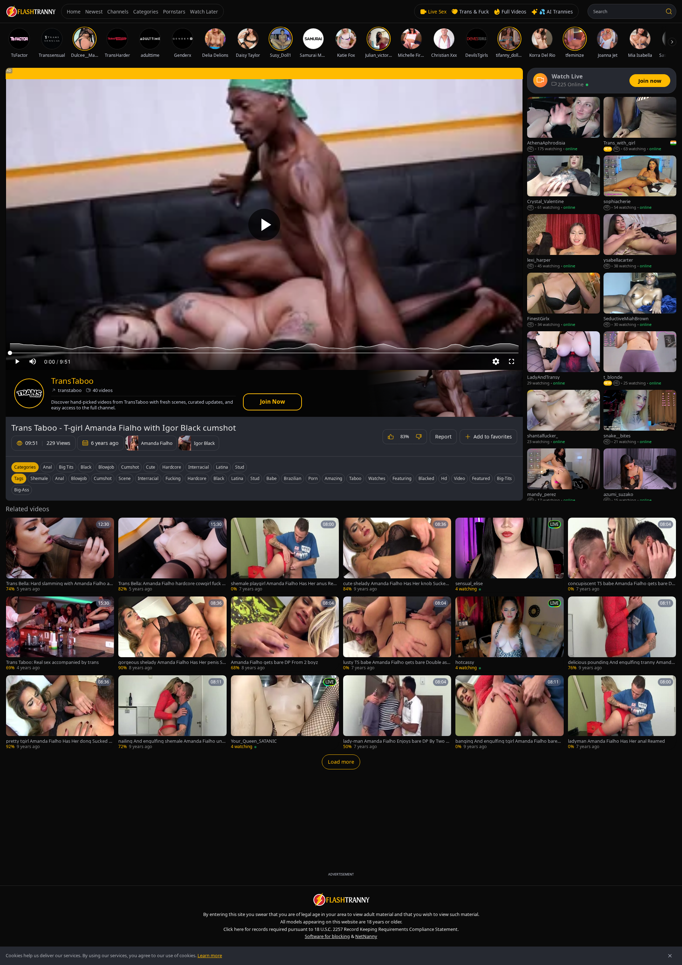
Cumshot (130, 467)
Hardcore (171, 467)
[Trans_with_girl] (639, 124)
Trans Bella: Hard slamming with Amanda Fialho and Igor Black (59, 583)
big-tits (504, 478)
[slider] (264, 353)
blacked (426, 478)
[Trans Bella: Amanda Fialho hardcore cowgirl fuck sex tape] (172, 555)
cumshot (103, 478)
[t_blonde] (639, 358)
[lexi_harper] (563, 241)
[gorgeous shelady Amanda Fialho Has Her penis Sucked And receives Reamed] (172, 633)
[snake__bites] (639, 417)
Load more (341, 761)
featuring (402, 478)
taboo (355, 478)
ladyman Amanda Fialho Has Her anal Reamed (616, 741)
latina (237, 478)
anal (59, 478)
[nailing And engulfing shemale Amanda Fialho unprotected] (172, 712)
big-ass (21, 490)
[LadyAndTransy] (563, 358)
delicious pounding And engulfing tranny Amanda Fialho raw (621, 662)
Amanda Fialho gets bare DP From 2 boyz (274, 662)
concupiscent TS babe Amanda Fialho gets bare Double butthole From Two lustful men (621, 583)
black (218, 478)
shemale (39, 478)
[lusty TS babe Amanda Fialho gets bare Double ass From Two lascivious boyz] (397, 633)
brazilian (292, 478)
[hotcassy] (509, 633)
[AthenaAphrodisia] (563, 124)
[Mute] (33, 361)
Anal (47, 467)
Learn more (209, 955)
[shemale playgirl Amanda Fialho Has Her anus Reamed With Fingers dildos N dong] (285, 555)
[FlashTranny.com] (30, 11)
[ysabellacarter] (639, 241)
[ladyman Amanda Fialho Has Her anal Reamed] (622, 712)
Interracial (198, 467)
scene (125, 478)
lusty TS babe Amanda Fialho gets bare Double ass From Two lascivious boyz (396, 662)
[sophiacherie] (639, 183)
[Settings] (496, 361)
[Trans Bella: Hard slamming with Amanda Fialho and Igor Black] (60, 555)
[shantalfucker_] (563, 417)
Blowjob (106, 467)
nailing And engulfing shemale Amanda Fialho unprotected (171, 741)
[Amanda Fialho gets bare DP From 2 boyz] (285, 633)
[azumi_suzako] (639, 475)
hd (444, 478)
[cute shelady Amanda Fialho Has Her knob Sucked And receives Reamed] (397, 555)
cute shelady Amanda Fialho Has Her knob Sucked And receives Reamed (395, 583)
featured (481, 478)
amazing (333, 478)
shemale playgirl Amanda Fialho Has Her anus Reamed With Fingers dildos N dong (283, 583)
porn (313, 478)
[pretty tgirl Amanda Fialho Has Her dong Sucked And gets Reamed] (60, 712)
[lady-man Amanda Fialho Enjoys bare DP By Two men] (397, 712)
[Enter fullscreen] (511, 361)
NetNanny (366, 936)
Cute (150, 467)
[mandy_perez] (563, 475)
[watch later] (14, 525)
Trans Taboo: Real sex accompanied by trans (52, 662)
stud (254, 478)
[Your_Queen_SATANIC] (285, 712)
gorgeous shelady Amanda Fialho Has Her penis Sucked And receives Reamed (171, 662)
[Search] (669, 11)
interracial (148, 478)
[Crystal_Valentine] (563, 183)
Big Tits (66, 467)
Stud (239, 467)
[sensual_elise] (509, 555)
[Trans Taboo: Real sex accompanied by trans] (60, 633)
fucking (173, 478)
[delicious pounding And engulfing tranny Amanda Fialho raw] (622, 633)
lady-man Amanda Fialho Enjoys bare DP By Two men (396, 741)
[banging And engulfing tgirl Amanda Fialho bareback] (509, 712)
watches (376, 478)
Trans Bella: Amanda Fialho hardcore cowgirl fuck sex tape (171, 583)
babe (271, 478)
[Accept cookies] (670, 955)
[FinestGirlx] (563, 300)
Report (443, 436)
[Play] (264, 225)
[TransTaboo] (29, 393)
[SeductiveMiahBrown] (639, 300)
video (459, 478)
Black (86, 467)
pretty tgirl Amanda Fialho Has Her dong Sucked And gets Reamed (59, 741)
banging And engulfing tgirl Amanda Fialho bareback (509, 741)
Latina (222, 467)
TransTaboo (72, 380)
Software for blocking (327, 936)
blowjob (79, 478)
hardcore (197, 478)
